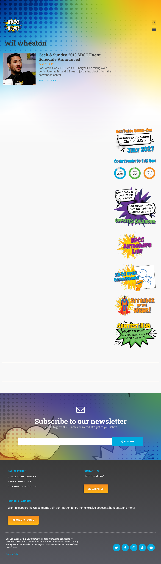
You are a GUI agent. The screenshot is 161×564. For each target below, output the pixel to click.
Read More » (48, 80)
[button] (154, 22)
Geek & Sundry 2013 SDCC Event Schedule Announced (70, 57)
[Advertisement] (80, 9)
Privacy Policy (12, 554)
